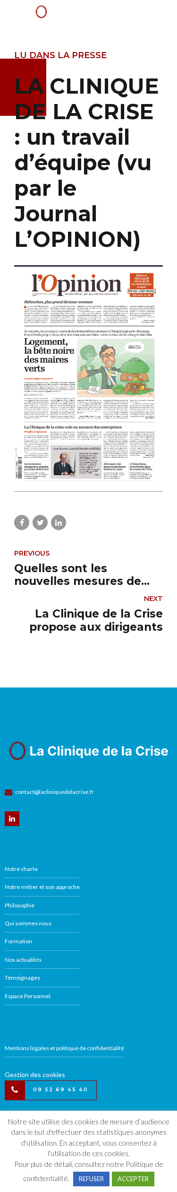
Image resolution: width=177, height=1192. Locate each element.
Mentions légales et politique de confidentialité (64, 1048)
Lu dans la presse (60, 55)
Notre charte (21, 868)
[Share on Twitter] (40, 522)
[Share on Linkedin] (58, 522)
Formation (18, 941)
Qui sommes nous (28, 923)
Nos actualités (23, 959)
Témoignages (22, 977)
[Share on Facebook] (21, 522)
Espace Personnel (28, 996)
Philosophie (19, 905)
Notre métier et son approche (42, 886)
